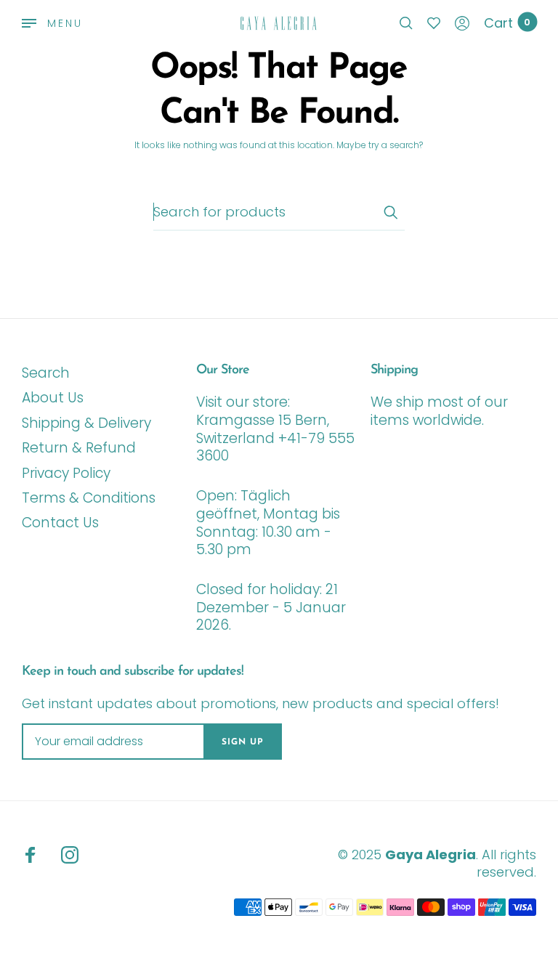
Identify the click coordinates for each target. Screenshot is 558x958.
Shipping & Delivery (86, 423)
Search (46, 373)
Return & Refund (79, 448)
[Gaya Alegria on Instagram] (69, 855)
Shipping (394, 370)
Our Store (222, 370)
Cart (507, 23)
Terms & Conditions (88, 498)
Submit (390, 212)
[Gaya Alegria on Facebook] (30, 855)
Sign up (243, 742)
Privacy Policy (66, 473)
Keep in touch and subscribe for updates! (132, 671)
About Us (53, 397)
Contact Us (60, 522)
